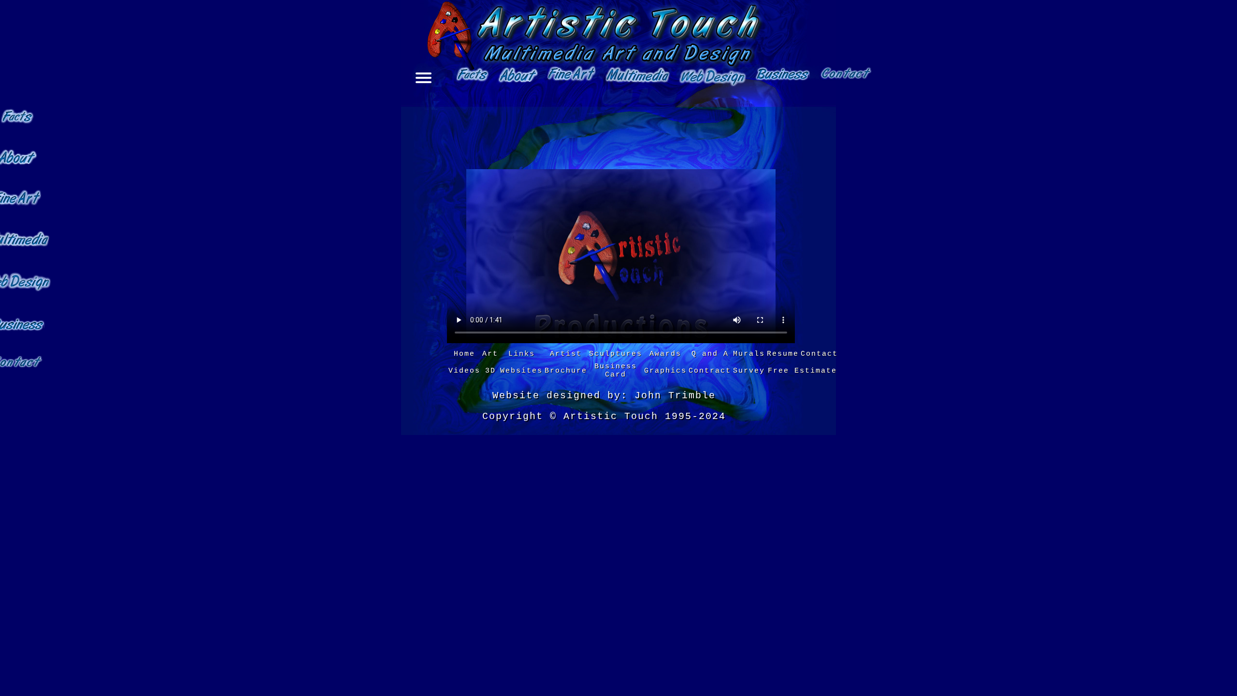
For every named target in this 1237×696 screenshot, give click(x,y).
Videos (464, 371)
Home (464, 354)
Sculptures (615, 354)
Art (490, 354)
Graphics (665, 371)
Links (521, 354)
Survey (749, 371)
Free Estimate (802, 371)
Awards (665, 354)
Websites (521, 371)
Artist (566, 354)
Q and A (710, 354)
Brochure (566, 371)
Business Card (615, 370)
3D (490, 371)
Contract (710, 371)
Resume (783, 354)
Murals (749, 354)
